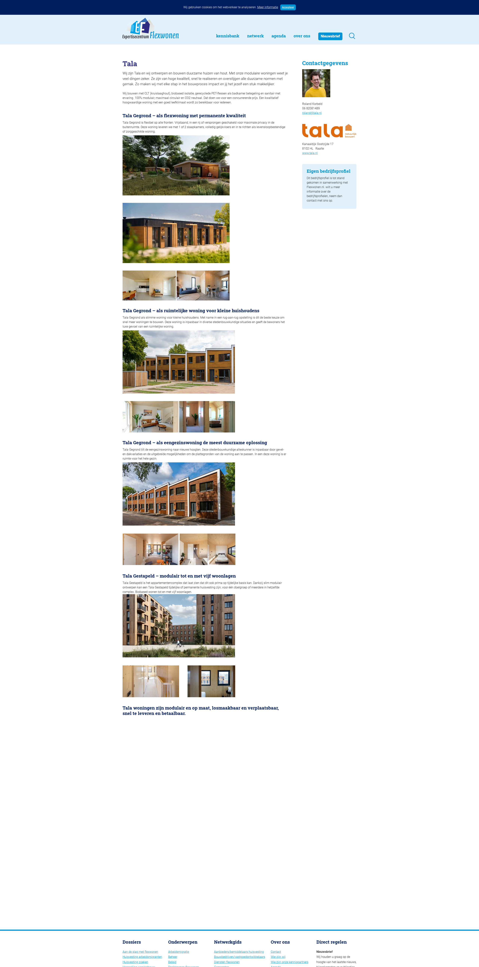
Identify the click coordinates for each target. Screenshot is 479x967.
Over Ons (302, 36)
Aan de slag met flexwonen (140, 952)
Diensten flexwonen (227, 962)
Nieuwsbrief (330, 36)
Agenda (278, 36)
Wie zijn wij (278, 957)
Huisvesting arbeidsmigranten (142, 957)
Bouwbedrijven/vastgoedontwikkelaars (239, 957)
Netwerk (255, 36)
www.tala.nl (310, 153)
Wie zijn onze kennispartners (289, 962)
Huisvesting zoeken (135, 962)
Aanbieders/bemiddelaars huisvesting (239, 952)
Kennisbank (227, 36)
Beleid (172, 962)
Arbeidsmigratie (178, 952)
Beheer (172, 957)
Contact (276, 952)
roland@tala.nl (312, 113)
